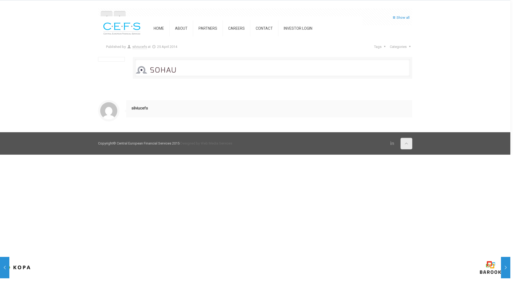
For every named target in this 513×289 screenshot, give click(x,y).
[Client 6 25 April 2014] (495, 267)
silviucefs (139, 47)
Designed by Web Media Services (206, 143)
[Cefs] (121, 28)
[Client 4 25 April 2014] (15, 267)
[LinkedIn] (392, 143)
